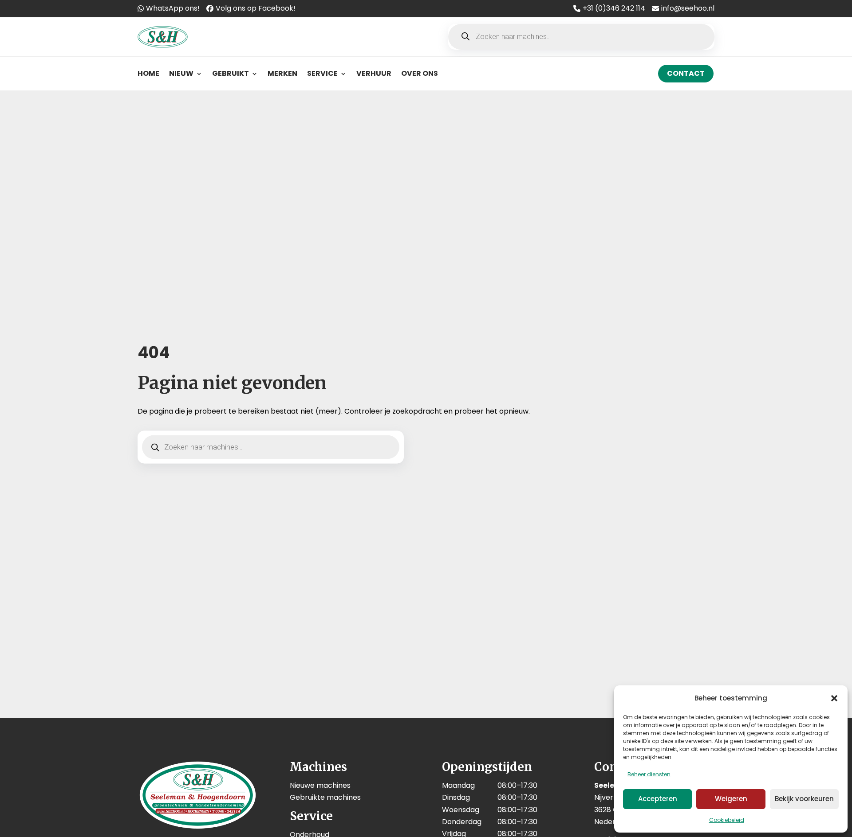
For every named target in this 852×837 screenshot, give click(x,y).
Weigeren (731, 798)
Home (148, 73)
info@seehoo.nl (687, 8)
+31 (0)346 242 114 (614, 8)
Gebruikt (230, 73)
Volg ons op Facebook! (256, 8)
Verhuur (373, 73)
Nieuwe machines (320, 785)
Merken (282, 73)
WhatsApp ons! (173, 8)
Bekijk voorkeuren (804, 798)
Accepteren (657, 798)
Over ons (419, 73)
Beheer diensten (649, 774)
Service (322, 73)
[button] (834, 698)
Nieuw (181, 73)
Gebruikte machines (325, 797)
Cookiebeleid (726, 820)
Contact (686, 73)
